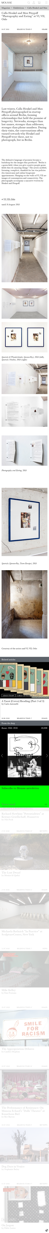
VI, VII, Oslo (9, 199)
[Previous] (2, 680)
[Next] (47, 680)
